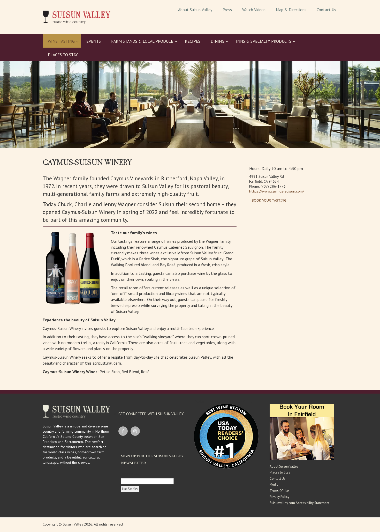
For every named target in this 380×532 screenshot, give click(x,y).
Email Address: (130, 473)
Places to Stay (280, 472)
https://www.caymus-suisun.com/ (276, 191)
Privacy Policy (279, 496)
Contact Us (277, 478)
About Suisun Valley (284, 466)
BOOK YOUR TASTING (269, 200)
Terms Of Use (279, 491)
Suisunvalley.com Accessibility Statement (299, 503)
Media (274, 484)
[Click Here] (302, 431)
